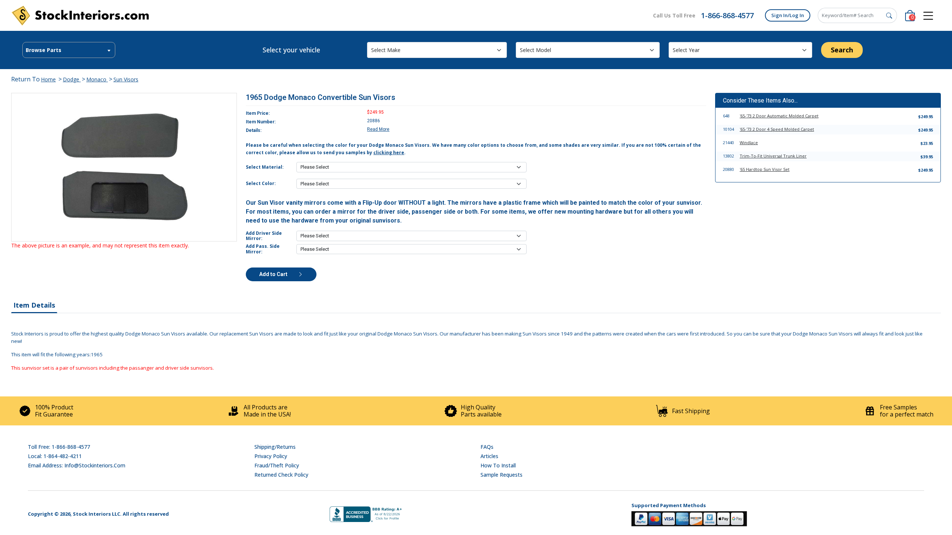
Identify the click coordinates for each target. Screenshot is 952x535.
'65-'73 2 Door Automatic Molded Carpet (779, 116)
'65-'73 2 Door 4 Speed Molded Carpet (777, 129)
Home (48, 79)
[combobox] (68, 50)
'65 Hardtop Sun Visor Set (764, 169)
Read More (378, 129)
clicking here (388, 152)
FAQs (486, 446)
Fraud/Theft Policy (276, 465)
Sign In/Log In (787, 15)
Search (842, 49)
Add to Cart (274, 274)
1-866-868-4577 (727, 15)
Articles (489, 456)
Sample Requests (501, 474)
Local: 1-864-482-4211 (55, 456)
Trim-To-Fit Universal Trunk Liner (773, 156)
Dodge (72, 79)
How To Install (498, 465)
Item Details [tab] (34, 305)
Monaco (97, 79)
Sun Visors (125, 79)
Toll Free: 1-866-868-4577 (59, 446)
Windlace (749, 142)
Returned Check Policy (281, 474)
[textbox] (69, 50)
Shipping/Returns (275, 446)
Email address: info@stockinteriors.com (76, 465)
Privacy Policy (270, 456)
